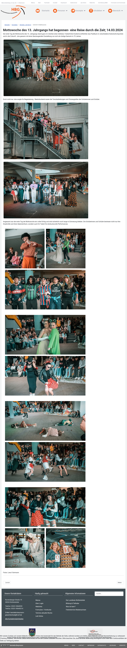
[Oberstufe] (121, 11)
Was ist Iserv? (71, 607)
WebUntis (92, 2)
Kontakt (55, 2)
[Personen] (66, 11)
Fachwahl (47, 2)
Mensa (33, 2)
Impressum (64, 2)
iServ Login (39, 603)
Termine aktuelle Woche (44, 613)
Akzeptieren (6, 646)
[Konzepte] (84, 11)
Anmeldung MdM (102, 2)
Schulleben (97, 11)
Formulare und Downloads (118, 2)
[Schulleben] (103, 11)
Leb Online (83, 2)
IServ (39, 2)
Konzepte (79, 11)
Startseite (46, 11)
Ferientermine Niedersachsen (76, 610)
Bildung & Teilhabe (72, 603)
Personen (61, 11)
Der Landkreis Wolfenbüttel (75, 600)
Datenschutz (73, 2)
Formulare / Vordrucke (43, 610)
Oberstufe (116, 11)
